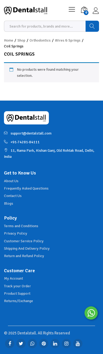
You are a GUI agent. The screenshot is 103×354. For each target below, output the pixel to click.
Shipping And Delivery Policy (27, 248)
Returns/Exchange (18, 301)
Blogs (8, 203)
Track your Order (17, 286)
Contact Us (13, 196)
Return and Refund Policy (24, 256)
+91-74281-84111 (25, 142)
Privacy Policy (15, 233)
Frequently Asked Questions (26, 188)
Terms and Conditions (21, 226)
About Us (11, 181)
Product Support (17, 293)
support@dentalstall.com (31, 133)
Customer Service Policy (24, 241)
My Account (13, 278)
